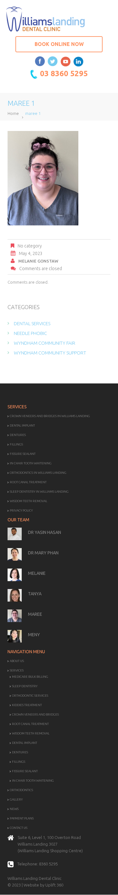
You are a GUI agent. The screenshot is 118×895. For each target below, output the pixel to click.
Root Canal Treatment (28, 482)
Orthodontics (21, 790)
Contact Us (18, 828)
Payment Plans (22, 818)
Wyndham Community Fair (44, 343)
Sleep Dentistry (24, 686)
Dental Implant (22, 425)
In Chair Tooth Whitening (31, 463)
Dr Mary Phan (43, 552)
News (14, 809)
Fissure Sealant (23, 454)
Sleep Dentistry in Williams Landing (39, 491)
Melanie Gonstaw (38, 261)
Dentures (18, 435)
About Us (17, 661)
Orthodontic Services (30, 695)
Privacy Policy (21, 510)
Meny (34, 634)
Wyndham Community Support (50, 352)
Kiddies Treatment (27, 705)
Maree (35, 614)
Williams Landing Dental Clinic (34, 878)
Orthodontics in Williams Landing (38, 472)
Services (17, 670)
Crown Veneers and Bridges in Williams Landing (50, 416)
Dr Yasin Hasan (44, 532)
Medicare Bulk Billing (30, 676)
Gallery (16, 799)
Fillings (16, 444)
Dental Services (32, 323)
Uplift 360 (54, 885)
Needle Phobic (30, 333)
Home (13, 113)
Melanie (37, 573)
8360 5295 (48, 864)
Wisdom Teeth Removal (28, 501)
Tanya (35, 593)
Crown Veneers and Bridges (35, 714)
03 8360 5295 (64, 73)
